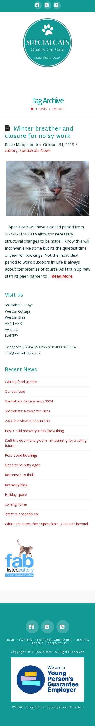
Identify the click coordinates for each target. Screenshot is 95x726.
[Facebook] (38, 5)
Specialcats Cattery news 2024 (29, 401)
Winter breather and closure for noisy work (39, 132)
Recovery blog (16, 484)
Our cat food (15, 391)
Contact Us (57, 643)
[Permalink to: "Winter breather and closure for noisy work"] (47, 188)
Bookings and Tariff (54, 640)
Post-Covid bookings (21, 455)
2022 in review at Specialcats (27, 420)
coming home (16, 504)
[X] (47, 5)
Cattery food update (21, 381)
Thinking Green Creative (64, 707)
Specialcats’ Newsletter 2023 (27, 411)
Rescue (37, 643)
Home (10, 640)
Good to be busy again (23, 465)
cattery (11, 150)
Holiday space (16, 494)
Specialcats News (35, 150)
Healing (82, 640)
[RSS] (57, 5)
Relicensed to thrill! (19, 474)
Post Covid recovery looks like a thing (34, 430)
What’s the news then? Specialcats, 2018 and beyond (46, 523)
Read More (62, 276)
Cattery (26, 640)
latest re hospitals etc (22, 514)
